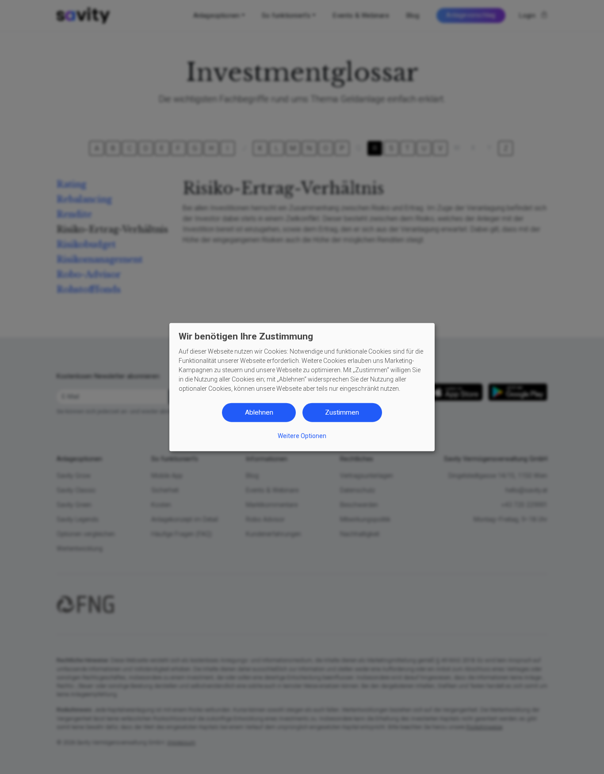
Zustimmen (342, 412)
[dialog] (302, 387)
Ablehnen (259, 412)
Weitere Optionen (302, 435)
